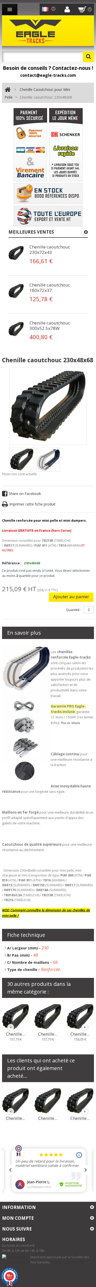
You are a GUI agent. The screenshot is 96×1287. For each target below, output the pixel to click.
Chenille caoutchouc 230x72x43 (49, 249)
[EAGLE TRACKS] (36, 30)
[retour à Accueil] (7, 90)
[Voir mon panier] (85, 9)
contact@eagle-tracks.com (48, 75)
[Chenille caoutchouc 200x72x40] (47, 1016)
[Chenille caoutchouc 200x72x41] (80, 1016)
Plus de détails (70, 723)
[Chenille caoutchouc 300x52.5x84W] (15, 1100)
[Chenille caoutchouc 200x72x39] (15, 1016)
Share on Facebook (25, 493)
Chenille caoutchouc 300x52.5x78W (49, 325)
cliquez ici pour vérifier (68, 1262)
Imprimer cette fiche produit (32, 504)
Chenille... (15, 1034)
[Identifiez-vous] (67, 9)
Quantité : (73, 609)
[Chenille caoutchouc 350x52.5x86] (80, 1100)
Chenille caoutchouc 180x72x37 (49, 287)
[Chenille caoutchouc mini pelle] (22, 459)
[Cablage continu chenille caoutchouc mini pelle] (16, 253)
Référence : (12, 563)
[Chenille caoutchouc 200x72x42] (47, 1100)
